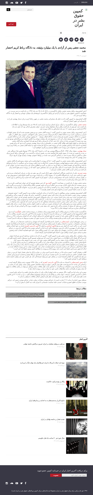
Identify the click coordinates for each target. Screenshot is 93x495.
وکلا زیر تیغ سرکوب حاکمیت (55, 381)
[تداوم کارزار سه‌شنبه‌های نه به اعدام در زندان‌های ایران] (76, 408)
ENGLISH (84, 2)
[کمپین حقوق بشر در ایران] (78, 18)
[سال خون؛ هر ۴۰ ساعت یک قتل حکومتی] (76, 445)
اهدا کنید (11, 24)
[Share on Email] (61, 40)
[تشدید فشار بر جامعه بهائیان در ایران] (76, 426)
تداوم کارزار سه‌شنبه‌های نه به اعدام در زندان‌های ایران (47, 400)
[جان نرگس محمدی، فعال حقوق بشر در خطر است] (67, 302)
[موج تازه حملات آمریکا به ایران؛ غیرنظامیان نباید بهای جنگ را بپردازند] (76, 370)
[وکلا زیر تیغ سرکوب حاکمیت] (76, 389)
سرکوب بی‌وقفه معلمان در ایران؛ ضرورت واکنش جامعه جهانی (44, 344)
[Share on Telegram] (71, 40)
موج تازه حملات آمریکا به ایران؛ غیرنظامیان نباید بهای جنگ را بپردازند (42, 363)
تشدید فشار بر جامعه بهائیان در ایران (52, 419)
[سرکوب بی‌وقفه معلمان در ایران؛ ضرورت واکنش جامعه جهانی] (76, 351)
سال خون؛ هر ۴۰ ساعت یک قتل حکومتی (51, 438)
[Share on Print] (66, 40)
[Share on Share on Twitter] (77, 40)
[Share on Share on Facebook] (82, 40)
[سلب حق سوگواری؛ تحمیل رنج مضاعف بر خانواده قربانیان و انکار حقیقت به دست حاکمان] (67, 295)
